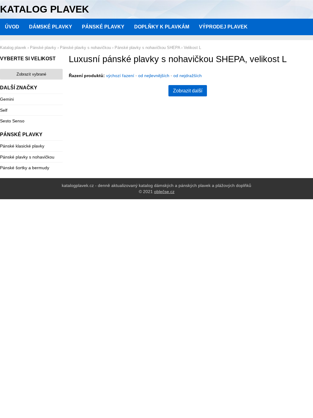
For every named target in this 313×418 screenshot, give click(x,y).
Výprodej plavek (223, 26)
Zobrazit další (187, 90)
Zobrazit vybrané (31, 74)
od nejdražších (187, 75)
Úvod (12, 26)
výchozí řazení (120, 75)
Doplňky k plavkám (161, 26)
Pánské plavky (103, 26)
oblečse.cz (164, 191)
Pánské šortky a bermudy (24, 167)
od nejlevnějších (153, 75)
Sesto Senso (12, 120)
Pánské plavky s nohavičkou (27, 157)
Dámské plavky (50, 26)
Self (3, 110)
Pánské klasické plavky (22, 146)
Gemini (7, 99)
